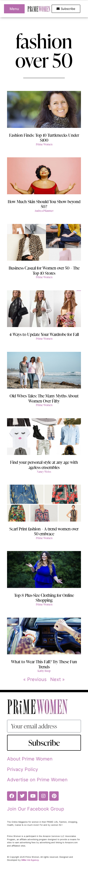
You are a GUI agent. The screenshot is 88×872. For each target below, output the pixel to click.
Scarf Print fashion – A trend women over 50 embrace (44, 531)
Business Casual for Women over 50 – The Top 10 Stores (44, 270)
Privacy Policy (22, 769)
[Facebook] (11, 796)
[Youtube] (33, 796)
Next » (57, 679)
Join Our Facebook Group (35, 809)
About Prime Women (30, 759)
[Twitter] (22, 796)
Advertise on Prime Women (37, 779)
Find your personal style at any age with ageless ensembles (44, 464)
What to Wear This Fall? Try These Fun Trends (44, 664)
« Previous (34, 679)
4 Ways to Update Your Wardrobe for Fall (44, 334)
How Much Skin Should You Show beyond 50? (44, 203)
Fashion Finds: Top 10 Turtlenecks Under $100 (44, 137)
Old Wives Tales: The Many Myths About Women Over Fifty (44, 398)
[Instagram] (43, 796)
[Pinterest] (54, 796)
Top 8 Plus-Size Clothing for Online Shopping (44, 597)
